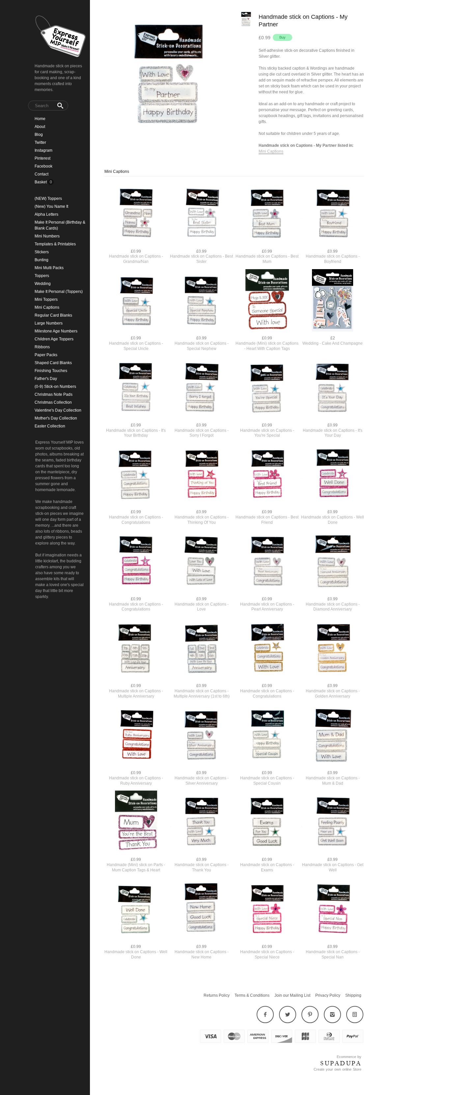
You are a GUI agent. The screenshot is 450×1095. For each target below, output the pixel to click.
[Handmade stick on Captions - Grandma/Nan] (136, 214)
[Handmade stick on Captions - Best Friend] (267, 475)
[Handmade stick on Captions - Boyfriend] (332, 214)
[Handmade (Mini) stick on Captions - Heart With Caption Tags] (267, 301)
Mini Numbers (47, 236)
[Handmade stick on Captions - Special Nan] (332, 909)
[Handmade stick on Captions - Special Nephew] (201, 301)
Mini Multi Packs (49, 268)
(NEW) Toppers (48, 198)
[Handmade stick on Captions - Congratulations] (136, 475)
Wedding (43, 283)
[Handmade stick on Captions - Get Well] (332, 822)
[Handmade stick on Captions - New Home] (201, 909)
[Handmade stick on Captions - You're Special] (267, 388)
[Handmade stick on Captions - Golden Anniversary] (332, 648)
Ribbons (42, 347)
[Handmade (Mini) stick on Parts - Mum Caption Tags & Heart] (136, 822)
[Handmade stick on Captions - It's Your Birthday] (136, 388)
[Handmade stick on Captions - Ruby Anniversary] (136, 735)
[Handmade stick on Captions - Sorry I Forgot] (201, 388)
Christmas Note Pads (53, 394)
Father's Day (46, 378)
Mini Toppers (46, 299)
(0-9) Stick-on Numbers (55, 386)
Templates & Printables (55, 244)
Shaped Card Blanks (53, 362)
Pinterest (42, 158)
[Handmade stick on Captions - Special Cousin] (267, 735)
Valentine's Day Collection (58, 410)
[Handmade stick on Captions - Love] (201, 562)
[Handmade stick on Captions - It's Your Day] (332, 388)
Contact (41, 174)
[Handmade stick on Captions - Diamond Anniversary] (332, 562)
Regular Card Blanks (53, 315)
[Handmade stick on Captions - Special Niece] (267, 909)
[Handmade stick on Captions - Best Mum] (267, 214)
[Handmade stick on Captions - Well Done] (332, 475)
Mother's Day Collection (56, 418)
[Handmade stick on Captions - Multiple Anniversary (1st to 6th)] (201, 648)
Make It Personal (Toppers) (59, 291)
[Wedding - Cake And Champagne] (332, 301)
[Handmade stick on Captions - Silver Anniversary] (201, 735)
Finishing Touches (51, 370)
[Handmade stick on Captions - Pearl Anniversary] (267, 562)
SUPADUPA (340, 1063)
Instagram (43, 150)
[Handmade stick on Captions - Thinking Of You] (201, 475)
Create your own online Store (337, 1069)
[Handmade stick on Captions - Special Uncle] (136, 301)
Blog (39, 134)
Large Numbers (49, 323)
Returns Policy (217, 995)
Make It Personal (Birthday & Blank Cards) (60, 225)
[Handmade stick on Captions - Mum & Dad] (332, 735)
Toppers (42, 275)
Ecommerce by (349, 1057)
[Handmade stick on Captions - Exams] (267, 822)
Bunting (41, 260)
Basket (41, 182)
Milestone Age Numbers (56, 331)
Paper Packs (46, 355)
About (40, 126)
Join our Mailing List (292, 995)
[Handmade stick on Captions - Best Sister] (201, 214)
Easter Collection (50, 426)
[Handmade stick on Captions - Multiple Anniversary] (136, 648)
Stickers (42, 252)
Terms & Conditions (252, 995)
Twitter (40, 142)
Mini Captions (47, 307)
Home (40, 118)
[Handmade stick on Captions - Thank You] (201, 822)
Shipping (353, 995)
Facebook (43, 166)
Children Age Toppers (54, 339)
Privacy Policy (327, 995)
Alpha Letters (46, 214)
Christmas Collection (53, 402)
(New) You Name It (51, 206)
